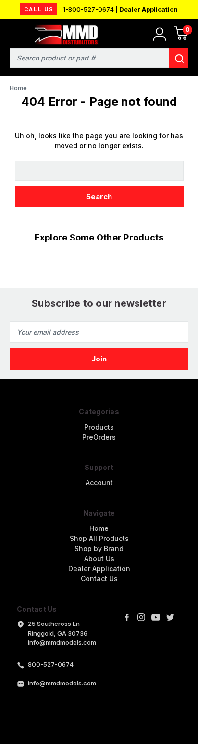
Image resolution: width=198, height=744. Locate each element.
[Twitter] (170, 617)
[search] (178, 58)
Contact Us (99, 579)
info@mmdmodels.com (62, 683)
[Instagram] (141, 617)
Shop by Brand (99, 548)
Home (99, 528)
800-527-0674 (51, 664)
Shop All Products (99, 538)
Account (99, 483)
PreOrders (99, 437)
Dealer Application (148, 9)
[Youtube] (155, 617)
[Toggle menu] (13, 32)
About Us (99, 558)
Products (99, 427)
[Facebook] (127, 617)
